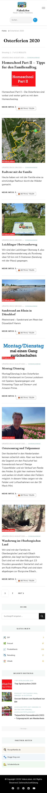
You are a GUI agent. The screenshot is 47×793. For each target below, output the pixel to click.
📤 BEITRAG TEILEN (26, 108)
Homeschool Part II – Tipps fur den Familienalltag (23, 65)
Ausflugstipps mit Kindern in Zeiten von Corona (27, 708)
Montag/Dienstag (13, 368)
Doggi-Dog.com (11, 757)
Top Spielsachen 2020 (23, 680)
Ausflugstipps (21, 712)
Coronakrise (33, 58)
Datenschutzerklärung (28, 782)
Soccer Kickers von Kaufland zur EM (29, 700)
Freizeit (31, 712)
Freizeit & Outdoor (23, 695)
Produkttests (21, 693)
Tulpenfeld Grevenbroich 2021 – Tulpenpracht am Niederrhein (29, 717)
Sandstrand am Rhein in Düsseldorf (17, 312)
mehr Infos (8, 107)
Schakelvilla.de (11, 764)
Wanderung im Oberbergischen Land (21, 542)
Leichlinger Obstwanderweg (19, 244)
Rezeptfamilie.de (12, 749)
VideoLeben (23, 10)
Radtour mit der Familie (17, 172)
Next (20, 593)
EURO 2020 (32, 693)
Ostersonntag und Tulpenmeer (21, 448)
